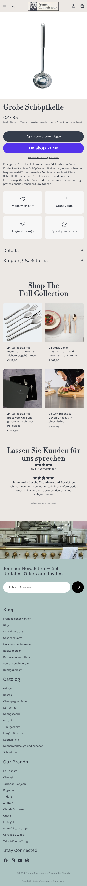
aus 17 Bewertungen (43, 468)
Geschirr (8, 720)
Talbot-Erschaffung (15, 841)
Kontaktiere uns (13, 631)
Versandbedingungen (16, 663)
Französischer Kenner (17, 619)
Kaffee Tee (9, 707)
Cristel (7, 815)
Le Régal (8, 822)
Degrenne (9, 790)
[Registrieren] (78, 587)
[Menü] (4, 6)
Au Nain (8, 803)
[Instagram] (12, 860)
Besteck (8, 694)
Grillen (7, 688)
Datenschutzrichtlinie (17, 657)
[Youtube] (19, 860)
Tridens (7, 796)
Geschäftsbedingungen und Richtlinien (43, 881)
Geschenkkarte (12, 637)
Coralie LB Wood (13, 834)
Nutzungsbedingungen (17, 644)
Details (11, 250)
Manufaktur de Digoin (17, 828)
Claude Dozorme (13, 809)
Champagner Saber (15, 701)
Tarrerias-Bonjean (14, 783)
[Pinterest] (27, 860)
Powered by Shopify (59, 873)
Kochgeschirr (11, 714)
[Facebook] (5, 860)
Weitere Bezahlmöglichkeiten (43, 157)
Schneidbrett (11, 752)
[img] (43, 465)
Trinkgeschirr (11, 726)
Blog (6, 625)
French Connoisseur (36, 873)
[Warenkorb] (82, 6)
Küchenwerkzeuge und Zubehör (23, 746)
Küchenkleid (11, 739)
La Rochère (10, 771)
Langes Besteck (13, 733)
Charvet (8, 777)
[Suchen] (13, 6)
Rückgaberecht (12, 650)
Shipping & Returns (25, 260)
